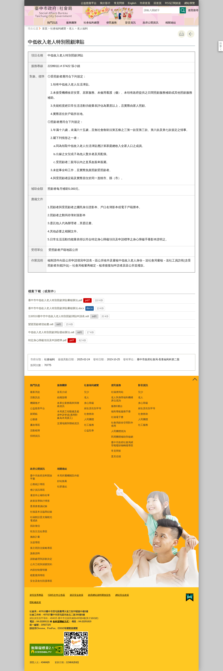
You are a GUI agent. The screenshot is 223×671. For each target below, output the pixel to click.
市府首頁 (145, 3)
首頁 (44, 28)
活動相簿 (35, 430)
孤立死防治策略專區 (41, 548)
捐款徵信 (35, 525)
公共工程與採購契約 (41, 564)
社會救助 (89, 414)
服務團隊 (71, 22)
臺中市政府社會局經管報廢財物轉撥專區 (122, 444)
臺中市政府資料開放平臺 (41, 477)
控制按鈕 (195, 379)
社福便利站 (117, 392)
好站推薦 (62, 481)
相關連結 (170, 22)
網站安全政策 (122, 595)
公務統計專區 (37, 484)
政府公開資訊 (150, 22)
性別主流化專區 (38, 531)
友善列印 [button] (181, 34)
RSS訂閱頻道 (173, 3)
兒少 (86, 392)
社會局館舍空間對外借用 (122, 424)
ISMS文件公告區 (56, 595)
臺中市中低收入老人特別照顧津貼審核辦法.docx (56, 308)
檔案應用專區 (37, 575)
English (132, 3)
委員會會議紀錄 (38, 506)
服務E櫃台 (116, 406)
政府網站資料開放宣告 (99, 595)
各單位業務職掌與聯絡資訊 (68, 404)
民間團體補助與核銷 (122, 436)
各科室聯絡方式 (61, 621)
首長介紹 (62, 392)
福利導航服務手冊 (121, 411)
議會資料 (35, 553)
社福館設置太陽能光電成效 (41, 519)
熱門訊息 (52, 22)
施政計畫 (35, 536)
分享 (220, 43)
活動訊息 (35, 397)
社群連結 (62, 486)
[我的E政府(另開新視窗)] (189, 598)
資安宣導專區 (36, 595)
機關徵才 (35, 403)
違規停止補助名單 (40, 495)
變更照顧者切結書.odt (40, 324)
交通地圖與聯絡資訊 (68, 423)
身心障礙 (89, 403)
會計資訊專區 (37, 489)
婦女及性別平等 (92, 408)
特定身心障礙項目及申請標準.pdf (47, 340)
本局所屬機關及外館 (68, 475)
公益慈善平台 (89, 3)
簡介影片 (105, 3)
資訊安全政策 (76, 595)
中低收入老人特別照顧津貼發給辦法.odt (51, 332)
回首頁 (158, 3)
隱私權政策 (35, 602)
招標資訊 (35, 435)
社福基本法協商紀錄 (41, 511)
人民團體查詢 (118, 431)
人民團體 (89, 419)
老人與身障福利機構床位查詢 (122, 399)
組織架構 (62, 397)
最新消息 (35, 392)
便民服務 (111, 22)
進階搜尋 (193, 10)
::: (23, 1)
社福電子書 (117, 417)
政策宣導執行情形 (40, 500)
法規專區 (35, 542)
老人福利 (82, 28)
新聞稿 (33, 414)
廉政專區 (35, 424)
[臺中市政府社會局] (79, 13)
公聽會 (33, 419)
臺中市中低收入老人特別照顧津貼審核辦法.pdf (55, 300)
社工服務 (89, 424)
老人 (71, 28)
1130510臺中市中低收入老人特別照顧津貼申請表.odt (58, 316)
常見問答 (119, 3)
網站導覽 (189, 3)
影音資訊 (130, 22)
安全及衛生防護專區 (41, 580)
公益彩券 (89, 430)
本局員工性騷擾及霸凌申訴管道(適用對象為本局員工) (68, 414)
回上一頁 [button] (190, 34)
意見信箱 (116, 456)
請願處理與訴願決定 (41, 559)
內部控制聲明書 (38, 569)
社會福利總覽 (91, 22)
